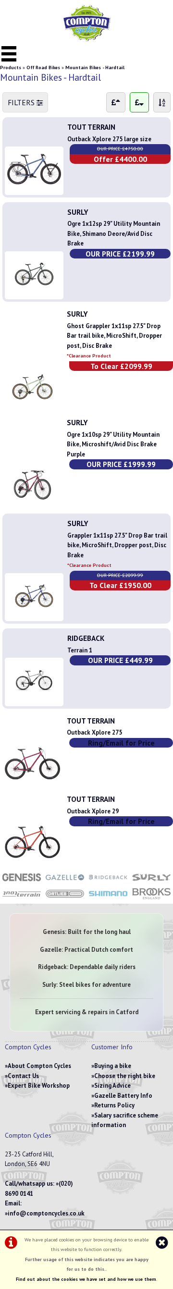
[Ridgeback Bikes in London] (108, 882)
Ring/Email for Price (121, 743)
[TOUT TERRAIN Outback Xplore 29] (32, 861)
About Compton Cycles (39, 1066)
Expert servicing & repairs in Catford (86, 1012)
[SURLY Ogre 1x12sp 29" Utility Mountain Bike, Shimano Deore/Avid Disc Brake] (34, 292)
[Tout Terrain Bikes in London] (21, 899)
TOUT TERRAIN (91, 127)
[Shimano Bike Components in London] (108, 899)
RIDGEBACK (86, 638)
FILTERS (22, 102)
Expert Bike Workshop (39, 1085)
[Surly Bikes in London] (151, 882)
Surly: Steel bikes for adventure (86, 985)
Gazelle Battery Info (123, 1096)
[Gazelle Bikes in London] (65, 882)
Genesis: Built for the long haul (87, 932)
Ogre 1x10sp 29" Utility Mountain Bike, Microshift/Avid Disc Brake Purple (113, 444)
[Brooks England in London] (151, 899)
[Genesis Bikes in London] (21, 882)
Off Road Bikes (43, 67)
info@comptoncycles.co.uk (46, 1213)
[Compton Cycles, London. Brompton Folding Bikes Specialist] (86, 39)
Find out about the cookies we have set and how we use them (86, 1279)
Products (10, 67)
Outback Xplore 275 (94, 732)
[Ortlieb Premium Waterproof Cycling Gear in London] (65, 899)
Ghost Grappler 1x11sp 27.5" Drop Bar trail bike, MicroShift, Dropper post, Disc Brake (114, 340)
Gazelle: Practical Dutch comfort (86, 949)
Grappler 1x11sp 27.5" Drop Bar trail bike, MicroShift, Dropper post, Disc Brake (117, 549)
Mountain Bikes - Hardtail (94, 67)
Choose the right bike (124, 1076)
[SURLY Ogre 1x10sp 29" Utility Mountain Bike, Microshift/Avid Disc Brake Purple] (32, 504)
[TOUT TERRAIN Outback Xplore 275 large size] (34, 187)
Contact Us (23, 1076)
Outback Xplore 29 (93, 811)
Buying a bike (112, 1066)
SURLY (77, 212)
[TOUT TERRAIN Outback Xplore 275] (32, 782)
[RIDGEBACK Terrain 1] (34, 698)
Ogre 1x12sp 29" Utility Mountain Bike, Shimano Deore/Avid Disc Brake (113, 233)
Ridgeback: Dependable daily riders (87, 967)
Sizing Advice (112, 1085)
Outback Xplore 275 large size (109, 139)
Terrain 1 (79, 650)
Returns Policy (114, 1105)
